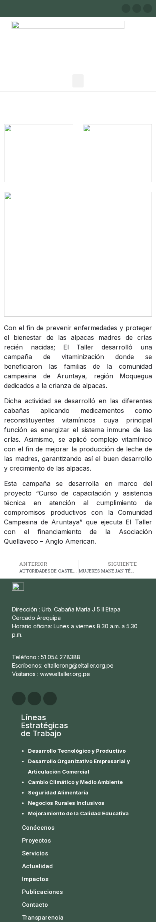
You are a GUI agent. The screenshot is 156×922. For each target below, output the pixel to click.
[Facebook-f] (136, 8)
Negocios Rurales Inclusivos (66, 803)
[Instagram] (126, 8)
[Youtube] (147, 8)
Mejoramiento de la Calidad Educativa (78, 813)
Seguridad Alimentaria (58, 792)
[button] (78, 80)
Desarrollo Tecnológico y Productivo (77, 750)
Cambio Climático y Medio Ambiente (75, 782)
